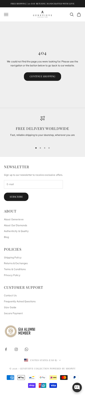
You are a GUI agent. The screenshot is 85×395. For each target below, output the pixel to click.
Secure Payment (13, 313)
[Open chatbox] (77, 387)
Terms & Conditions (15, 269)
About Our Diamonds (15, 225)
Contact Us (10, 295)
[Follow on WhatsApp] (26, 349)
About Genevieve (14, 219)
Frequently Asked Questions (20, 301)
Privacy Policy (12, 275)
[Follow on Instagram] (16, 349)
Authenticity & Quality (16, 231)
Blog (6, 237)
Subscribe (16, 196)
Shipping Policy (13, 257)
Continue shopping (42, 76)
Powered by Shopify (63, 368)
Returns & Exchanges (16, 263)
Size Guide (10, 307)
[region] (42, 128)
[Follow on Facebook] (6, 349)
